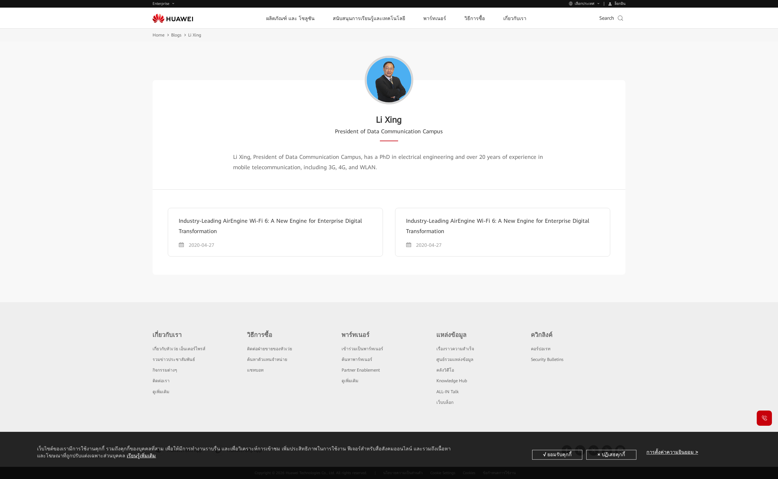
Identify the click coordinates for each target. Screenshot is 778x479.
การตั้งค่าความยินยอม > (672, 452)
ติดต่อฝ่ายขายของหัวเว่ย (269, 348)
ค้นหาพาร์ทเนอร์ (357, 359)
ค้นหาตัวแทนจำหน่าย (267, 359)
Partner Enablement (361, 370)
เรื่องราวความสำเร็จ (455, 348)
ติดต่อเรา (161, 380)
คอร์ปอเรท (540, 348)
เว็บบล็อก (444, 402)
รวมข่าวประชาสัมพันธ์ (174, 359)
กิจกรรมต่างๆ (165, 370)
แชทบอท (255, 370)
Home (158, 35)
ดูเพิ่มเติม (161, 391)
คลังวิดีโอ (445, 370)
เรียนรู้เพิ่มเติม (141, 456)
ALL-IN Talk (447, 391)
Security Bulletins (547, 359)
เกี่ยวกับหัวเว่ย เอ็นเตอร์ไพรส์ (179, 348)
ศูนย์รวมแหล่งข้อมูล (454, 359)
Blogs (176, 35)
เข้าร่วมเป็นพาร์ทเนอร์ (362, 348)
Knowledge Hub (451, 380)
